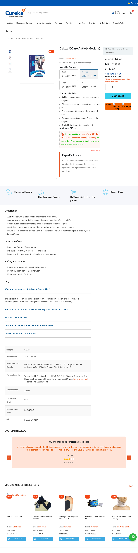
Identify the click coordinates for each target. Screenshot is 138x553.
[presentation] (20, 67)
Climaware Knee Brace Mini (95, 518)
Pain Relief (70, 23)
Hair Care (81, 23)
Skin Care (92, 23)
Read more (95, 151)
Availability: (110, 59)
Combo (9, 31)
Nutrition (9, 23)
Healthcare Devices (24, 23)
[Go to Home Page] (6, 38)
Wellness (58, 23)
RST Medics (16, 527)
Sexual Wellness (120, 23)
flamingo (67, 527)
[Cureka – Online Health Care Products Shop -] (15, 12)
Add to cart (118, 96)
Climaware (42, 527)
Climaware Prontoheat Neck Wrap (42, 518)
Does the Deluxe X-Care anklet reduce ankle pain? (29, 325)
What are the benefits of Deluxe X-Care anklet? (27, 289)
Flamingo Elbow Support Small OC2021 (68, 518)
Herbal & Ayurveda (43, 23)
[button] (9, 457)
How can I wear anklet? (16, 317)
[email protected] (80, 379)
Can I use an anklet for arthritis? (20, 333)
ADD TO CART (17, 539)
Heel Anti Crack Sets (14, 517)
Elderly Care (105, 23)
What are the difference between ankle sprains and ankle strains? (37, 309)
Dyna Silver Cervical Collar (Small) (121, 518)
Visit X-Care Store (71, 58)
